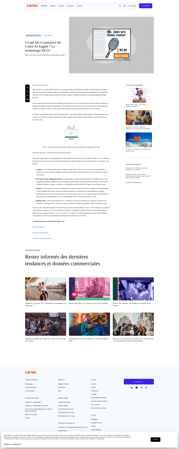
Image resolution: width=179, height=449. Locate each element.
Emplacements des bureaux (99, 408)
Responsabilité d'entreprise (99, 397)
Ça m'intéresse (145, 6)
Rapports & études (63, 384)
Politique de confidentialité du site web (36, 405)
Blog (59, 391)
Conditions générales (64, 402)
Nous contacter (95, 404)
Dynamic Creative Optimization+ (42, 238)
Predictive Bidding (37, 227)
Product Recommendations (40, 233)
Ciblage (93, 426)
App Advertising (96, 429)
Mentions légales (63, 405)
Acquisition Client (96, 423)
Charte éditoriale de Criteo (66, 409)
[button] (120, 6)
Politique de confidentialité (33, 402)
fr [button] (125, 6)
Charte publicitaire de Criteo (66, 412)
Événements (61, 387)
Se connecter (132, 6)
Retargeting (94, 419)
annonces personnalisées (61, 213)
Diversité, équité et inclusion (99, 401)
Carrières (93, 384)
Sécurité (27, 418)
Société (93, 387)
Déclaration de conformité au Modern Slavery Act (72, 427)
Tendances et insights (33, 35)
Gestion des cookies (31, 414)
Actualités (94, 394)
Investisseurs (94, 391)
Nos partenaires (29, 391)
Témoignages (29, 384)
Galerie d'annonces (30, 387)
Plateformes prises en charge (66, 416)
